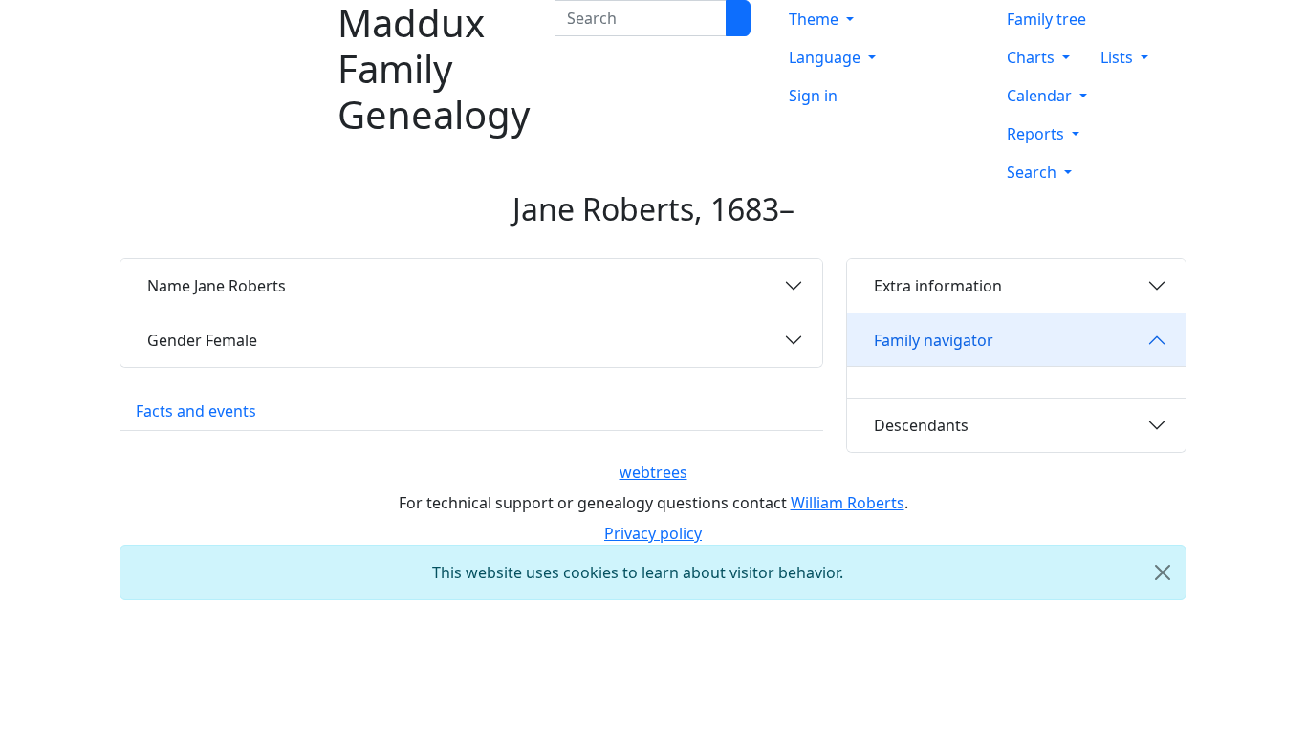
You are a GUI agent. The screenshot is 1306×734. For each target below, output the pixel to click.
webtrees (653, 472)
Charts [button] (1032, 57)
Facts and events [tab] (196, 410)
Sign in (813, 95)
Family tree (1046, 19)
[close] (1163, 572)
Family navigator (933, 340)
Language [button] (826, 57)
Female (202, 340)
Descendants (921, 425)
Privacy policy (653, 533)
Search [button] (1033, 172)
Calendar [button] (1041, 95)
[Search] (738, 18)
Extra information (938, 285)
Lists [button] (1118, 57)
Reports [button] (1037, 133)
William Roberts (847, 502)
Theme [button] (815, 19)
